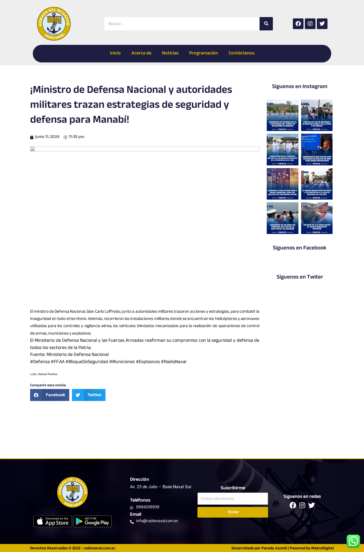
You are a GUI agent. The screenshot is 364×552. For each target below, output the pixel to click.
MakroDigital (322, 548)
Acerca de (141, 54)
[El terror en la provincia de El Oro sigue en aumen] (317, 115)
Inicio (115, 54)
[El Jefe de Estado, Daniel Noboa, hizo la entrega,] (317, 184)
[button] (49, 395)
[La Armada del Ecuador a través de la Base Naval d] (282, 218)
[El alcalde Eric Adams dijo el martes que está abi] (317, 149)
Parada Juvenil (274, 548)
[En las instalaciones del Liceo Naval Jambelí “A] (282, 149)
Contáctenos (241, 54)
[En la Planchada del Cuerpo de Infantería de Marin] (282, 115)
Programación (203, 54)
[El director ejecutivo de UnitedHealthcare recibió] (282, 184)
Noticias (170, 54)
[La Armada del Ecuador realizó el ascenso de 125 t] (317, 218)
